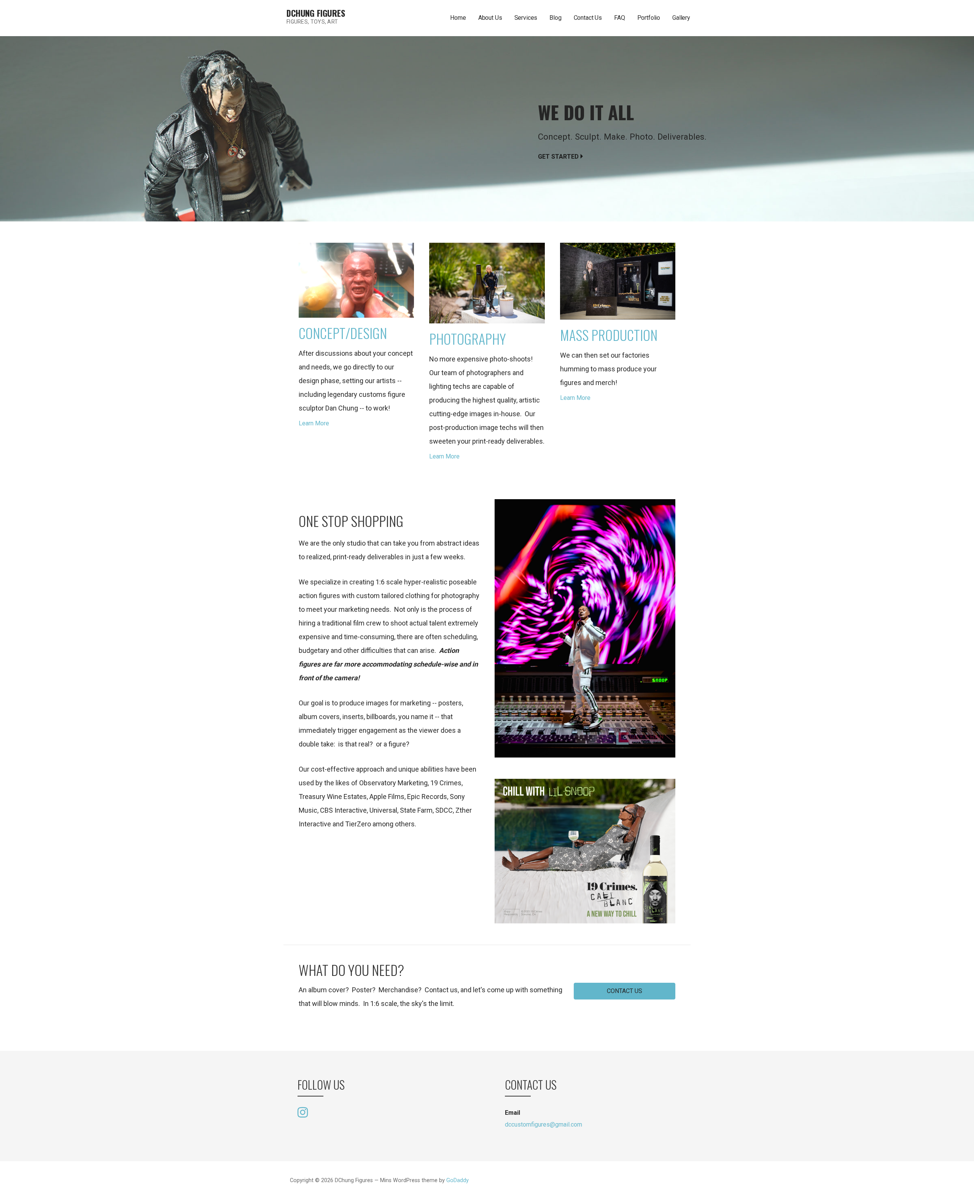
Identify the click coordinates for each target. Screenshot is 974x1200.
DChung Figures (315, 13)
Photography (467, 338)
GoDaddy (457, 1180)
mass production (608, 335)
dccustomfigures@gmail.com (543, 1124)
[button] (624, 991)
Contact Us (588, 17)
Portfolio (648, 17)
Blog (555, 17)
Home (458, 17)
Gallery (681, 17)
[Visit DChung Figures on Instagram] (303, 1111)
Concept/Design (343, 333)
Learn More (314, 423)
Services (526, 17)
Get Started (558, 156)
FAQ (619, 17)
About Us (490, 17)
